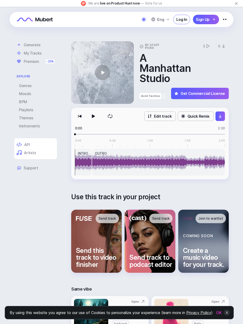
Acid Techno (150, 96)
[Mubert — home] (35, 19)
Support (31, 168)
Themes (26, 118)
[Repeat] (110, 116)
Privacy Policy (198, 312)
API (27, 144)
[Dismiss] (236, 3)
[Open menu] (224, 19)
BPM (23, 101)
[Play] (93, 116)
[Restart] (79, 116)
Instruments (29, 126)
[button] (102, 72)
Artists (30, 152)
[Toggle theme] (144, 19)
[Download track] (220, 116)
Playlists (26, 109)
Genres (25, 85)
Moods (25, 93)
